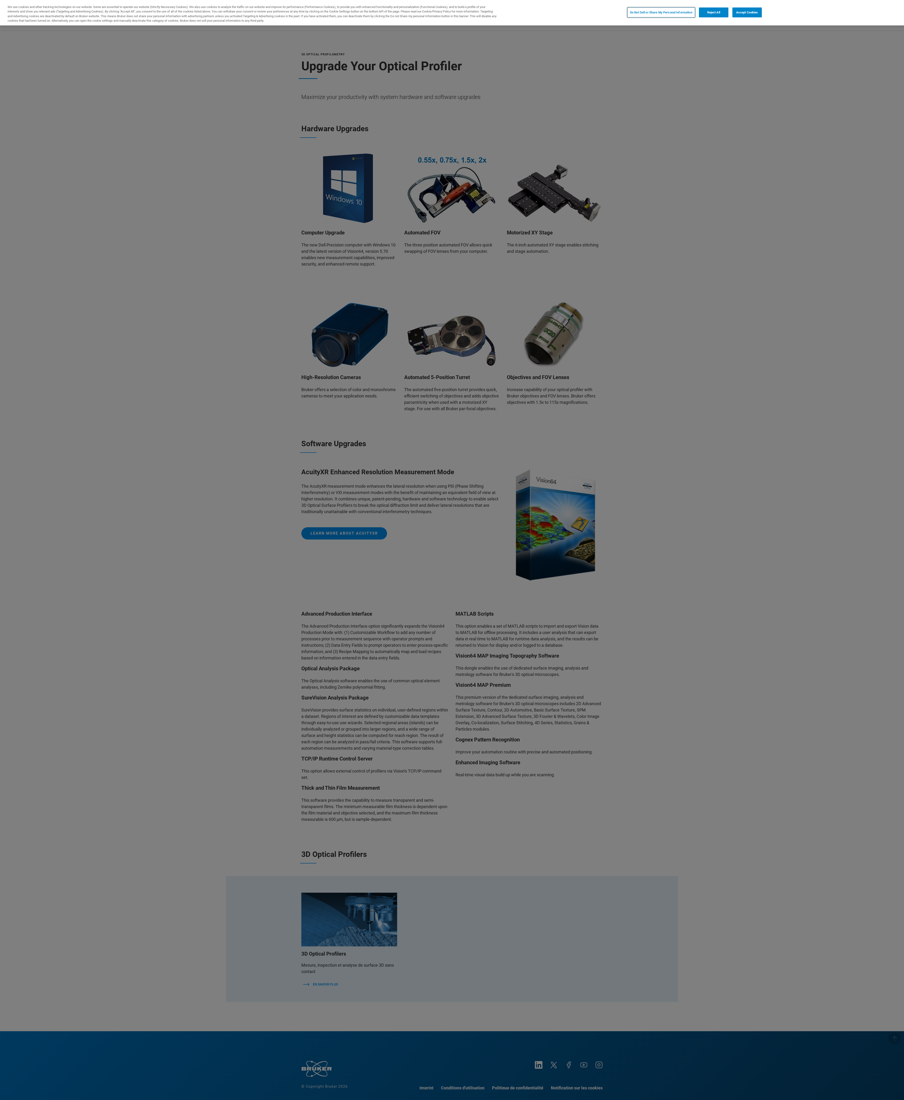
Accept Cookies (747, 12)
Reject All (713, 12)
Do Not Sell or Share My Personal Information (661, 12)
